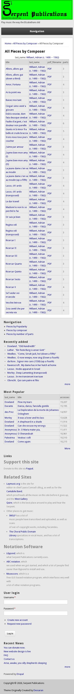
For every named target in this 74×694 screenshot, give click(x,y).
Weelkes (11, 353)
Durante (9, 406)
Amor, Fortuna (13, 84)
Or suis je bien (13, 217)
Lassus (10, 369)
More (67, 448)
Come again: (24, 441)
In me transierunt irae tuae (29, 376)
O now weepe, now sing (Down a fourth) (38, 357)
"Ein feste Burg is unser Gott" (30, 350)
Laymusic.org (13, 483)
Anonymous (11, 429)
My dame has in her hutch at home (38, 365)
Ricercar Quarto (14, 263)
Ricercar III (11, 255)
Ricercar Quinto (14, 271)
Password (9, 608)
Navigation (37, 31)
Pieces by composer (16, 330)
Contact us (9, 659)
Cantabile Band (14, 491)
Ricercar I (10, 240)
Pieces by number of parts (19, 334)
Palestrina (10, 437)
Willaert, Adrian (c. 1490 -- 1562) (42, 57)
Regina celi (11, 224)
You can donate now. (14, 647)
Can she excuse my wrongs (32, 425)
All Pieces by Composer (25, 43)
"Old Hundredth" (26, 346)
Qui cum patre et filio (28, 380)
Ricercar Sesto (13, 279)
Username (10, 597)
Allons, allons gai (14, 68)
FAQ (6, 655)
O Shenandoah (25, 433)
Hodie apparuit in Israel (28, 369)
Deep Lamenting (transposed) (31, 372)
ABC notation (13, 561)
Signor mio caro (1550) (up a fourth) (35, 361)
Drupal (20, 674)
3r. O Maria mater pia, (29, 429)
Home (8, 43)
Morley (11, 372)
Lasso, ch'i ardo (14, 185)
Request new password (19, 623)
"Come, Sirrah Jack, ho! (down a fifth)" (36, 353)
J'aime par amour (15, 146)
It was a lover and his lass (31, 417)
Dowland (12, 346)
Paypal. (30, 468)
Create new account (17, 620)
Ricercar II (11, 248)
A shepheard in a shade (30, 421)
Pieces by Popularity (16, 326)
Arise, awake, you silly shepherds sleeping (25, 663)
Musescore (12, 573)
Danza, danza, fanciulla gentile (33, 406)
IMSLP (12, 515)
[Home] (37, 19)
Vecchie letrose (13, 302)
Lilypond (10, 553)
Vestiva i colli (24, 437)
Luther (10, 350)
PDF (50, 68)
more (67, 384)
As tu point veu (13, 92)
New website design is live (17, 651)
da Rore (11, 361)
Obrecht (11, 380)
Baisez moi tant (13, 100)
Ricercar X (11, 287)
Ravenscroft (13, 365)
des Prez (9, 412)
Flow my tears (25, 402)
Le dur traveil (12, 201)
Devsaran (38, 690)
